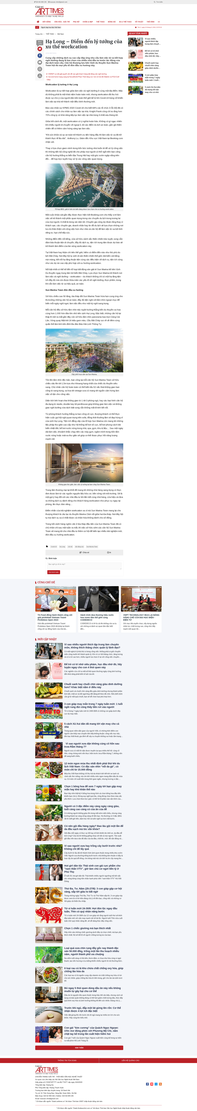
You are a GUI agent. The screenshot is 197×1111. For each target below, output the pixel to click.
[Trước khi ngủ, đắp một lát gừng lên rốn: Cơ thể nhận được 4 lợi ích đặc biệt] (49, 1014)
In (110, 552)
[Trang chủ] (38, 22)
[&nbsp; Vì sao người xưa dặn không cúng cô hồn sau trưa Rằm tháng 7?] (49, 750)
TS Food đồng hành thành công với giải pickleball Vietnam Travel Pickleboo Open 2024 (55, 617)
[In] (40, 69)
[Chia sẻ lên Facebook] (40, 55)
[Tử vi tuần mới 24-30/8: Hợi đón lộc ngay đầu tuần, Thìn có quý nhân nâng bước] (49, 915)
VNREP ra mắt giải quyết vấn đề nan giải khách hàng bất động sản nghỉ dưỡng (77, 74)
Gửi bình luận (54, 572)
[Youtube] (151, 1084)
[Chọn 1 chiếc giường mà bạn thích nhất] (49, 935)
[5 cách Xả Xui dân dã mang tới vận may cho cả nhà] (49, 730)
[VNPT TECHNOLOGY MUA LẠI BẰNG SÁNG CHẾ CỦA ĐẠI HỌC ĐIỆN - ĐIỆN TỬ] (141, 599)
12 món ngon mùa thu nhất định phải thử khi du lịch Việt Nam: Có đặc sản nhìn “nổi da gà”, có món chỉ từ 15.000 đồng (92, 766)
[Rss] (160, 1084)
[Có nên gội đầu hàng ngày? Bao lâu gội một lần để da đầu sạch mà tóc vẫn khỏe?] (49, 832)
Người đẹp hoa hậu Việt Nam (48, 27)
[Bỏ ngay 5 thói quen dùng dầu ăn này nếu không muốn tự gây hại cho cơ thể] (49, 995)
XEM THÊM (79, 1048)
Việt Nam (39, 609)
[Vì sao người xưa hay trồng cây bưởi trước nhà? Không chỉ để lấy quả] (49, 852)
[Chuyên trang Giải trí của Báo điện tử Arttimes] (49, 11)
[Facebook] (147, 1084)
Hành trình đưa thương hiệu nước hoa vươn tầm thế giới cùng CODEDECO (97, 617)
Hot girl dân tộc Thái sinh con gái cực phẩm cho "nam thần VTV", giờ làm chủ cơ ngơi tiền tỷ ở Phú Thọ (92, 868)
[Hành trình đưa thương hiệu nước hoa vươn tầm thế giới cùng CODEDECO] (98, 599)
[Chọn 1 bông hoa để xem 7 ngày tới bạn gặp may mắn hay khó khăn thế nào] (49, 793)
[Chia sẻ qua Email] (40, 62)
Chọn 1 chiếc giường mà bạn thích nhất (87, 928)
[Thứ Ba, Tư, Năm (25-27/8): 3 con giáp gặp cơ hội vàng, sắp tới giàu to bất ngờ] (49, 895)
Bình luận (40, 43)
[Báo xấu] (40, 76)
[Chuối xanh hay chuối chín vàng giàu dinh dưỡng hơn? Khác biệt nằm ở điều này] (49, 691)
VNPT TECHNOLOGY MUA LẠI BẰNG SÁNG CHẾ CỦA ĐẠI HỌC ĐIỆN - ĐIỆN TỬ (141, 617)
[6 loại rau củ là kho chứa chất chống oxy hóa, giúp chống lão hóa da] (49, 975)
